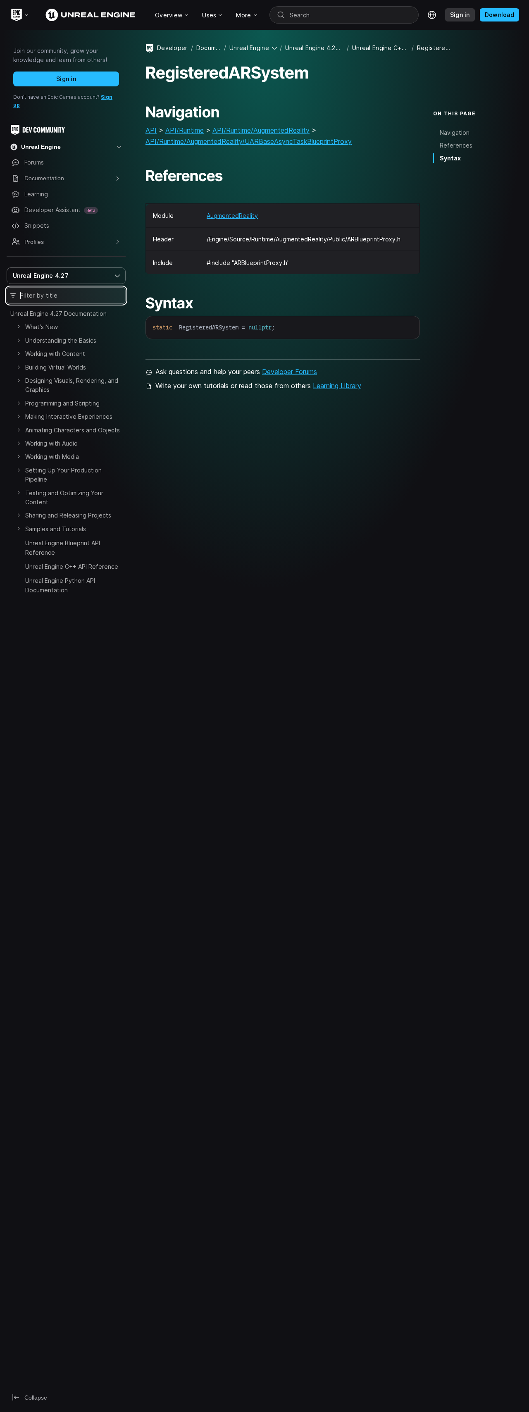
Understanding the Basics (60, 340)
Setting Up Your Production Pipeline (63, 475)
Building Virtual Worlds (55, 367)
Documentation (208, 47)
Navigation (454, 132)
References (456, 145)
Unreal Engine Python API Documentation (60, 585)
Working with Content (55, 353)
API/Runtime (184, 130)
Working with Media (52, 456)
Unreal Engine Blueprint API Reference (62, 547)
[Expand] (18, 326)
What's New (41, 326)
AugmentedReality (232, 215)
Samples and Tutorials (55, 528)
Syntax (450, 158)
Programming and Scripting (62, 403)
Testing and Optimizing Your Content (64, 497)
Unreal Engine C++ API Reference (71, 566)
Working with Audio (51, 443)
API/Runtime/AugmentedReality (261, 130)
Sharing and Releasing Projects (68, 515)
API (151, 130)
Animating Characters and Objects (72, 430)
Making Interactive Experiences (68, 416)
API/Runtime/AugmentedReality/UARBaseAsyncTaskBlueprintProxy (248, 141)
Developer (172, 47)
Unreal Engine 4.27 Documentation (58, 313)
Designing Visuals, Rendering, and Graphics (71, 385)
